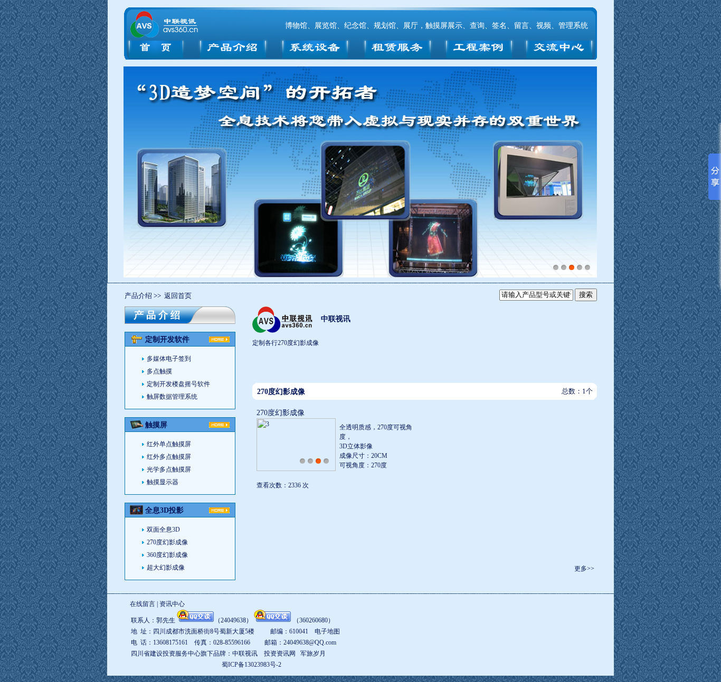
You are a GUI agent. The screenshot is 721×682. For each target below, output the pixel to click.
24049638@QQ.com (309, 642)
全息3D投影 (164, 510)
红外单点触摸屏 (169, 444)
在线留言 (142, 604)
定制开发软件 (167, 339)
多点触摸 (159, 371)
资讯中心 (172, 604)
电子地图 (327, 631)
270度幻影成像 (167, 542)
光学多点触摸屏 (169, 469)
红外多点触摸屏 (169, 456)
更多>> (584, 568)
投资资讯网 (280, 653)
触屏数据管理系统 (172, 396)
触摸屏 (156, 425)
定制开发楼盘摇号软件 (178, 384)
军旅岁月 (313, 653)
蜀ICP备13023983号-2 (251, 664)
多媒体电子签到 (169, 358)
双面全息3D (163, 529)
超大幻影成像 (166, 567)
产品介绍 (138, 296)
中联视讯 (335, 319)
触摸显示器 (162, 482)
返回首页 (178, 296)
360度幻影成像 (167, 555)
